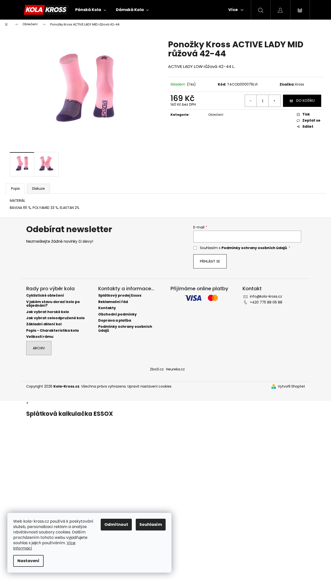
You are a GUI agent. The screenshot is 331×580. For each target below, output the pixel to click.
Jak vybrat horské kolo (47, 312)
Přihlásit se (210, 261)
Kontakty (107, 308)
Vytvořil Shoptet (291, 386)
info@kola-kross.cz (266, 296)
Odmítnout (116, 524)
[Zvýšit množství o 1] (274, 101)
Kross (299, 84)
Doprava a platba (114, 320)
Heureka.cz (175, 369)
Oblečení (215, 114)
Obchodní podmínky (117, 314)
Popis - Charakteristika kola (52, 330)
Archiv (39, 348)
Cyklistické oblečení (45, 295)
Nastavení (28, 561)
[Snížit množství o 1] (251, 101)
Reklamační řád (113, 302)
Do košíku (305, 100)
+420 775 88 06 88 (266, 302)
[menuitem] (90, 10)
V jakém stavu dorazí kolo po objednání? (53, 304)
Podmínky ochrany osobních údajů (254, 247)
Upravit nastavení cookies (149, 386)
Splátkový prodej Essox (119, 295)
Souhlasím (150, 524)
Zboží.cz (157, 369)
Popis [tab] (15, 188)
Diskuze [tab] (38, 188)
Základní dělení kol (43, 324)
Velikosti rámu (39, 337)
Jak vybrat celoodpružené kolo (55, 318)
